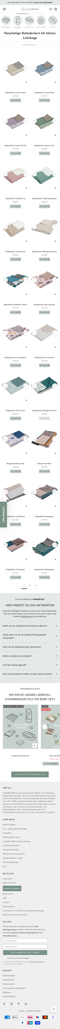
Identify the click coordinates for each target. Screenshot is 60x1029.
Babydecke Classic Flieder (15, 145)
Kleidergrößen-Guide (11, 837)
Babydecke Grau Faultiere (15, 357)
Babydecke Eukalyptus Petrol (44, 410)
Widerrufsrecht (9, 883)
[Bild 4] (17, 83)
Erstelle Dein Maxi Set (20, 756)
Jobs (4, 866)
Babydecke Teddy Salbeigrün (44, 198)
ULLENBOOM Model (11, 845)
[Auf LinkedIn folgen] (26, 1003)
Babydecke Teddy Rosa (15, 198)
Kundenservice (27, 616)
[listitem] (6, 22)
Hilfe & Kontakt (9, 824)
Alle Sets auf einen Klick (30, 774)
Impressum (7, 879)
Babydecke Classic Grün (44, 145)
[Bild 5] (19, 83)
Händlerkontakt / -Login (12, 858)
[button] (3, 514)
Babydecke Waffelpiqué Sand (44, 251)
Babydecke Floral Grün (15, 410)
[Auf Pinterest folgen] (18, 1003)
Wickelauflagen (9, 996)
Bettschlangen (9, 980)
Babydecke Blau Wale (16, 463)
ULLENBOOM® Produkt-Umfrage (16, 841)
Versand (6, 902)
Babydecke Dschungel (15, 569)
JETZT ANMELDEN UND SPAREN (25, 952)
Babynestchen (9, 984)
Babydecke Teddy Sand (15, 251)
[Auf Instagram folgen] (11, 1003)
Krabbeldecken (9, 975)
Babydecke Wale (44, 463)
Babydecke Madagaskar (44, 569)
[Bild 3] (15, 83)
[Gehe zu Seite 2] (36, 585)
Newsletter (7, 833)
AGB (4, 898)
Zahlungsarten (9, 906)
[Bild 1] (11, 83)
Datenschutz (8, 894)
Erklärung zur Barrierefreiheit (15, 915)
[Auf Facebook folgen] (4, 1003)
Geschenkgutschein (11, 862)
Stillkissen (7, 992)
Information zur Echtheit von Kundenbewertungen (23, 910)
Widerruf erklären (12, 888)
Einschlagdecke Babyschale (14, 988)
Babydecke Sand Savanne (44, 304)
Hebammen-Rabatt (11, 849)
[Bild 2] (13, 83)
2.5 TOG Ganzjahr (50, 764)
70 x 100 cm (15, 100)
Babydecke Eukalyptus (44, 516)
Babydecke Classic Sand (15, 92)
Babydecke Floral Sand (44, 357)
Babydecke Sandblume (15, 516)
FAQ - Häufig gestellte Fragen (15, 829)
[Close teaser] (7, 500)
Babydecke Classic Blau (44, 92)
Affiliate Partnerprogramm (14, 854)
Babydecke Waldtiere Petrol (15, 304)
